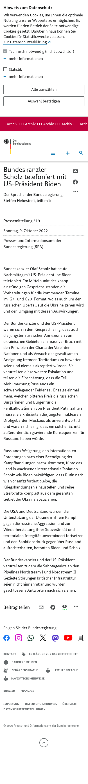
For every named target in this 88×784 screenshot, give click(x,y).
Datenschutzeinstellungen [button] (24, 709)
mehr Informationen (26, 58)
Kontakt (9, 654)
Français (27, 690)
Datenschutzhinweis (41, 704)
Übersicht (70, 704)
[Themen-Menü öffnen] (67, 153)
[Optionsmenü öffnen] (76, 192)
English (9, 690)
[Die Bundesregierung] (17, 146)
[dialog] (44, 58)
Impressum (11, 704)
